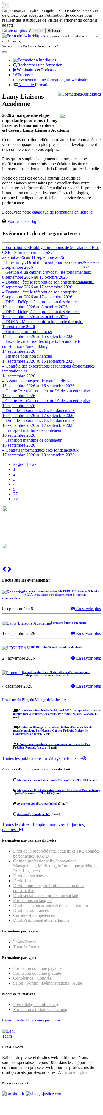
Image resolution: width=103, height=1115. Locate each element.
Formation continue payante (37, 968)
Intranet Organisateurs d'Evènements (34, 1103)
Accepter (36, 31)
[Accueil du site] (24, 35)
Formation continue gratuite (37, 973)
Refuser (54, 31)
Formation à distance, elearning (40, 1009)
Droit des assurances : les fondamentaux (38, 413)
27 (15, 494)
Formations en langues (32, 900)
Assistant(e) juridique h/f (33, 814)
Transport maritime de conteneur (32, 433)
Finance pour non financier (38, 334)
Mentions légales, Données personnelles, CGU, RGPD (50, 1105)
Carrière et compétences (34, 915)
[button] (4, 569)
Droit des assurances (31, 910)
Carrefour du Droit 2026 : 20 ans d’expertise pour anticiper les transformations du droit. (56, 673)
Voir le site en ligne (23, 221)
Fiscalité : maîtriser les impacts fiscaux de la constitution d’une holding (41, 346)
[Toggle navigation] (4, 52)
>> (15, 499)
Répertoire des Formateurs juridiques (31, 1020)
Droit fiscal (22, 880)
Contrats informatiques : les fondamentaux (40, 452)
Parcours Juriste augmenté (69, 622)
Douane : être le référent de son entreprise (39, 284)
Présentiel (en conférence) (35, 1004)
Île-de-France (24, 942)
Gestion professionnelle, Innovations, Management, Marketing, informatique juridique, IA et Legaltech (55, 866)
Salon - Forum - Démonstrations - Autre (47, 983)
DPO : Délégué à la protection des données (41, 304)
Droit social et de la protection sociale (45, 895)
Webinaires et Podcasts (36, 70)
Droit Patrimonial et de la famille (41, 920)
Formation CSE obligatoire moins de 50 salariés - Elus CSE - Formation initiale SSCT (50, 252)
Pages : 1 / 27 (25, 464)
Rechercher (39, 65)
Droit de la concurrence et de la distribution (50, 905)
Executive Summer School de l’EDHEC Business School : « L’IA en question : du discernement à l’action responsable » (50, 594)
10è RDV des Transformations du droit (56, 647)
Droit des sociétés (28, 875)
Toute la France (26, 947)
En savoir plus (14, 30)
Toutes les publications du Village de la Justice (42, 758)
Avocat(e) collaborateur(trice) (37, 803)
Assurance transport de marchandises (38, 383)
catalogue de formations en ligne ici (62, 212)
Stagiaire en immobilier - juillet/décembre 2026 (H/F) (52, 779)
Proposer (52, 77)
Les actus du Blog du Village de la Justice (34, 699)
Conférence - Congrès (32, 978)
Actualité (35, 84)
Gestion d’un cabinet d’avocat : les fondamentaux (46, 274)
